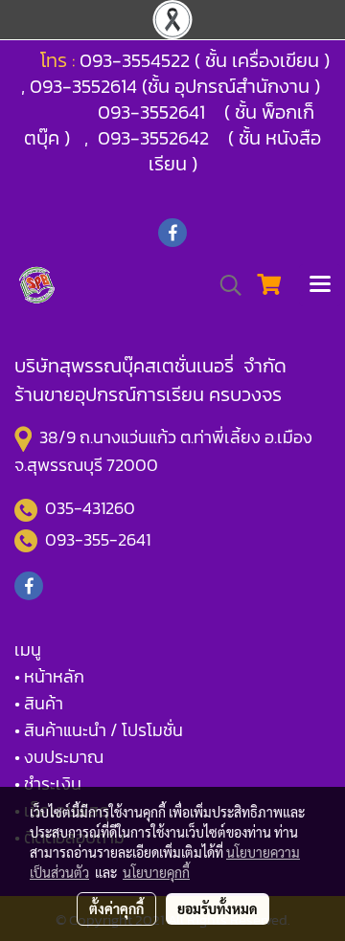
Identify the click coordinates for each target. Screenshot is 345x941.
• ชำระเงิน (47, 783)
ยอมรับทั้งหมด (217, 908)
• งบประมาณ (59, 757)
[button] (224, 285)
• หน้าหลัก (49, 676)
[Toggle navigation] (320, 285)
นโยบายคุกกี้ (156, 872)
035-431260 (92, 508)
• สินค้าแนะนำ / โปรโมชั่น (98, 730)
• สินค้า (38, 703)
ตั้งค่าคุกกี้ (116, 908)
